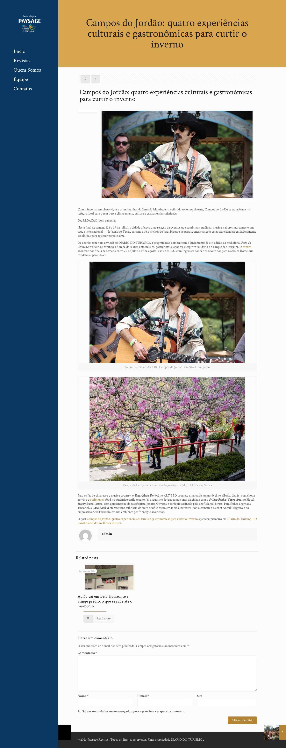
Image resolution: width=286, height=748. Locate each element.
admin (107, 534)
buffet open (97, 499)
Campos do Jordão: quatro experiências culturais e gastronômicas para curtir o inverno (142, 519)
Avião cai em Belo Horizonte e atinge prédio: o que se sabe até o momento (105, 601)
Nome (83, 696)
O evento (245, 247)
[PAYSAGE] (29, 23)
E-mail (143, 696)
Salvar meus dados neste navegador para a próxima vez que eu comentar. (133, 711)
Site (199, 696)
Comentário (87, 653)
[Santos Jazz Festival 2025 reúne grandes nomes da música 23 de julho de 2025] (275, 732)
